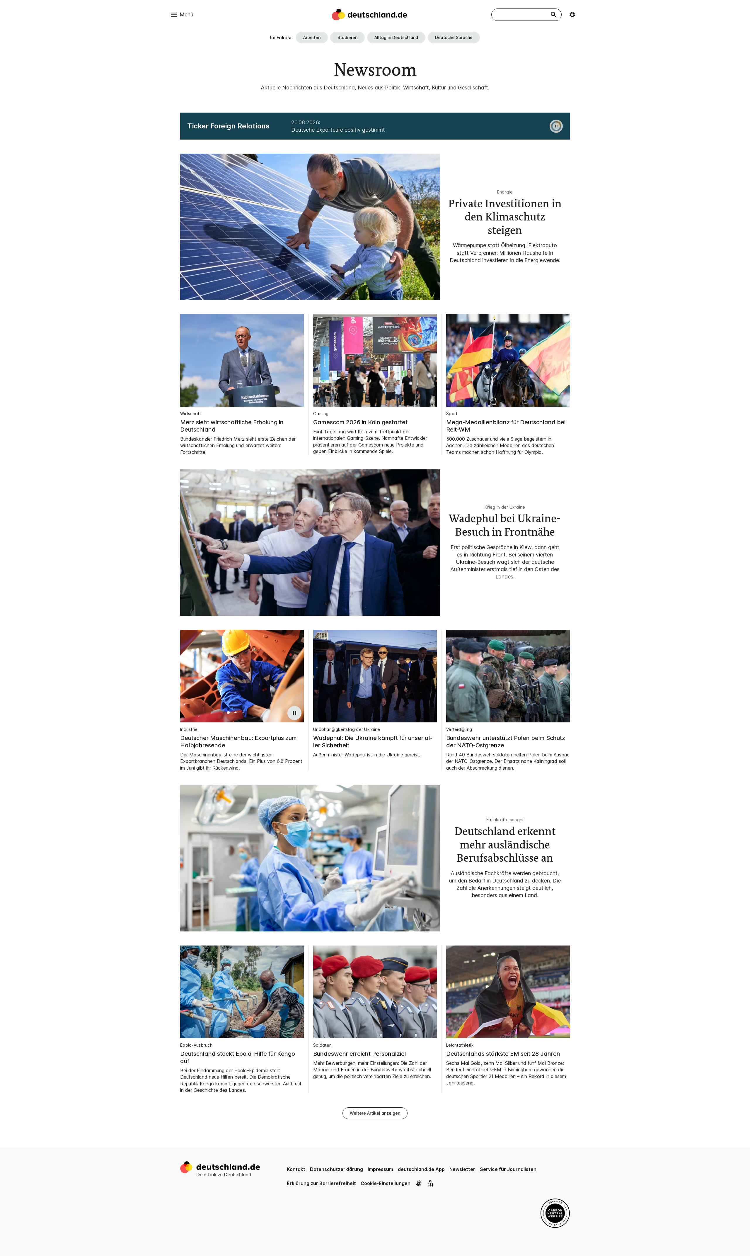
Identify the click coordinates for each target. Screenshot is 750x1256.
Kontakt (296, 1169)
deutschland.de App (421, 1169)
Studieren (347, 37)
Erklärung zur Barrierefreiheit (321, 1183)
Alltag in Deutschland (396, 37)
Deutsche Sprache (454, 37)
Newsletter (462, 1169)
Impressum (380, 1169)
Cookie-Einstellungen (385, 1183)
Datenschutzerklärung (336, 1169)
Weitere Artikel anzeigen (375, 1113)
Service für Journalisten (508, 1169)
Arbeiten (312, 37)
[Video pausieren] (294, 713)
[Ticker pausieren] (556, 126)
